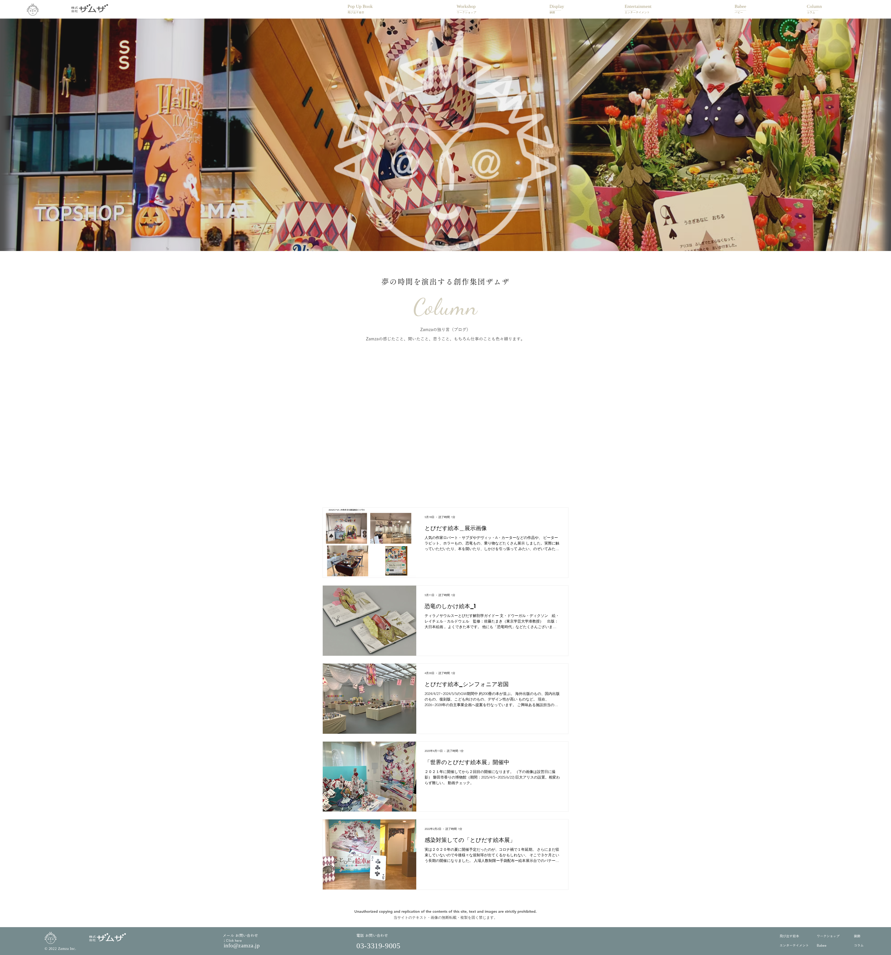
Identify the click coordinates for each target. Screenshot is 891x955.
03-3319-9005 (378, 946)
